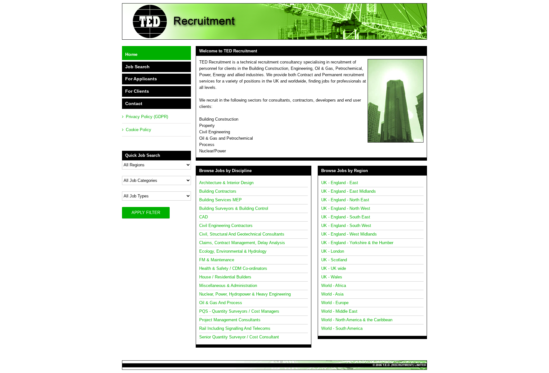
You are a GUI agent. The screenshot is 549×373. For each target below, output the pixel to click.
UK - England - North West (345, 208)
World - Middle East (339, 311)
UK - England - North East (345, 199)
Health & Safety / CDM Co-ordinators (233, 268)
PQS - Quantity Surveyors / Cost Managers (239, 311)
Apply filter (146, 212)
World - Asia (332, 294)
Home (131, 54)
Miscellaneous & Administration (228, 285)
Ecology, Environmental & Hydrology (233, 251)
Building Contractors (217, 191)
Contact (133, 103)
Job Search (137, 66)
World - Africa (333, 285)
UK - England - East (339, 182)
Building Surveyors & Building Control (233, 208)
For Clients (137, 91)
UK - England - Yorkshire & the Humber (357, 242)
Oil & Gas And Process (220, 302)
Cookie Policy (138, 129)
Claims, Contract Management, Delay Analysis (242, 242)
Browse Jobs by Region (344, 170)
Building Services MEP (220, 199)
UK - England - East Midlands (348, 191)
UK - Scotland (334, 259)
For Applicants (141, 78)
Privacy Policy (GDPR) (147, 116)
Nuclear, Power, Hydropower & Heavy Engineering (245, 294)
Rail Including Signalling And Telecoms (234, 328)
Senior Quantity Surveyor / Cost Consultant (239, 337)
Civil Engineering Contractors (226, 225)
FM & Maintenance (216, 259)
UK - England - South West (346, 225)
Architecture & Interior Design (226, 182)
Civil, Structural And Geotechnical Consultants (241, 234)
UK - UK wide (333, 268)
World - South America (342, 328)
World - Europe (335, 302)
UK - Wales (331, 277)
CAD (203, 217)
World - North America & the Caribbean (356, 319)
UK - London (332, 251)
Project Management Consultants (230, 319)
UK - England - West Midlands (349, 234)
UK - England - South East (345, 217)
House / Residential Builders (225, 277)
